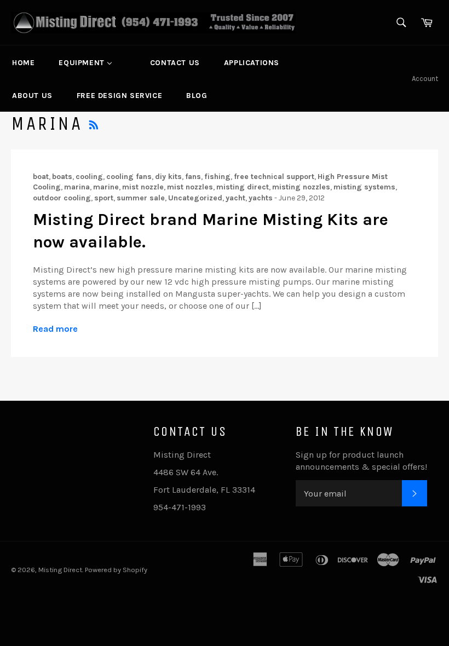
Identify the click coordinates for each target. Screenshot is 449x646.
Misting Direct (60, 570)
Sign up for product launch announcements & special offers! (361, 460)
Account (425, 78)
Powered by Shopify (116, 570)
